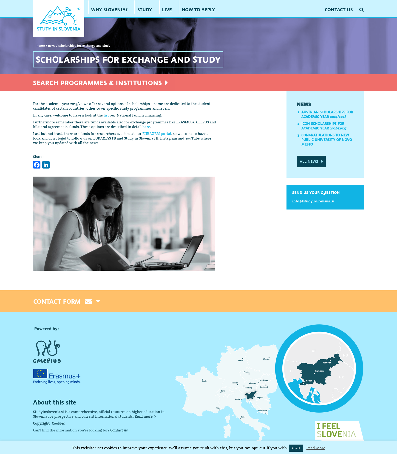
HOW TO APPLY (198, 9)
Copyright (41, 423)
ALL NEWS (309, 161)
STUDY (144, 9)
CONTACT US (339, 9)
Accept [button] (296, 448)
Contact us (119, 430)
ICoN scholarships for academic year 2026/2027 (323, 125)
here (146, 126)
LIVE (167, 9)
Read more (144, 416)
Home (41, 46)
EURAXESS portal (156, 133)
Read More (315, 447)
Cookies (58, 423)
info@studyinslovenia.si (313, 201)
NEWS (51, 46)
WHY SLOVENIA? (109, 9)
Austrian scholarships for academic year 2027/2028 (327, 114)
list (106, 115)
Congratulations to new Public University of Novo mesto (326, 139)
